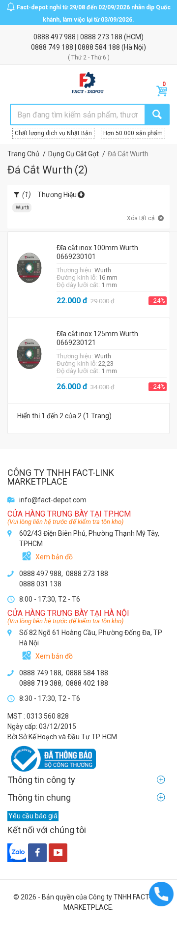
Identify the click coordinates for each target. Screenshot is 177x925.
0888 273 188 (102, 37)
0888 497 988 (55, 37)
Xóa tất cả (141, 218)
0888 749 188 (53, 47)
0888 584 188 (99, 47)
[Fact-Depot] (87, 83)
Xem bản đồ (54, 557)
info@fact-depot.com (53, 500)
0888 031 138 (40, 584)
